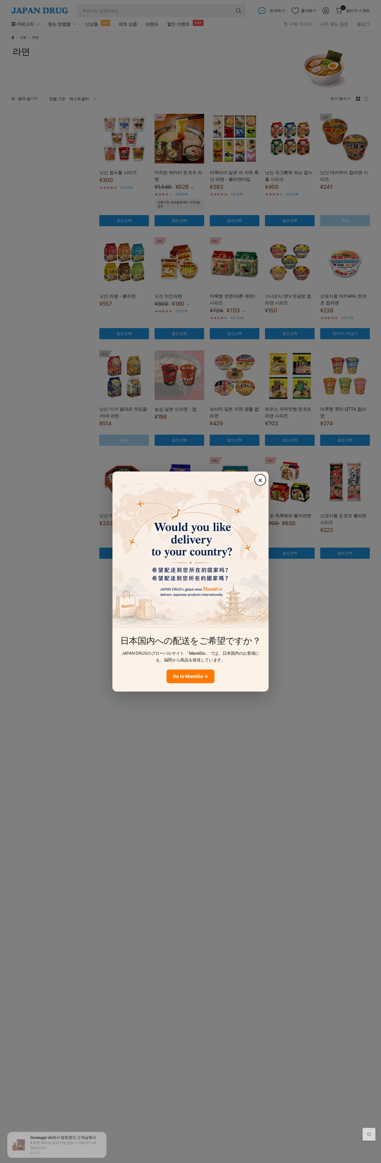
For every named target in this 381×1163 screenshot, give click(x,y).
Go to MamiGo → (190, 676)
